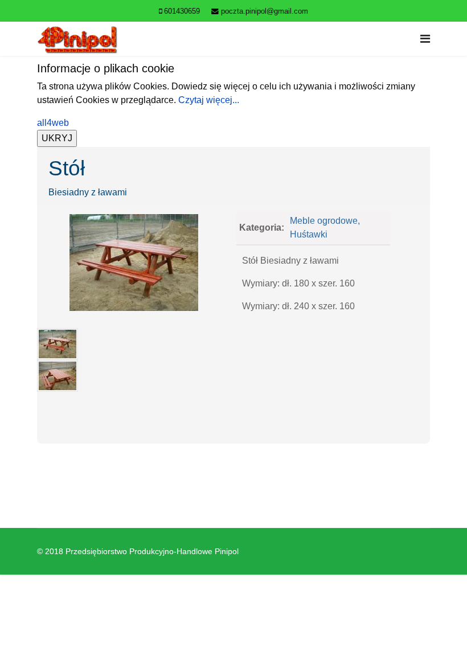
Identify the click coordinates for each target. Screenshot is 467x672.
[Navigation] (425, 39)
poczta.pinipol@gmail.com (264, 11)
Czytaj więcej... (208, 100)
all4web (53, 123)
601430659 (182, 11)
